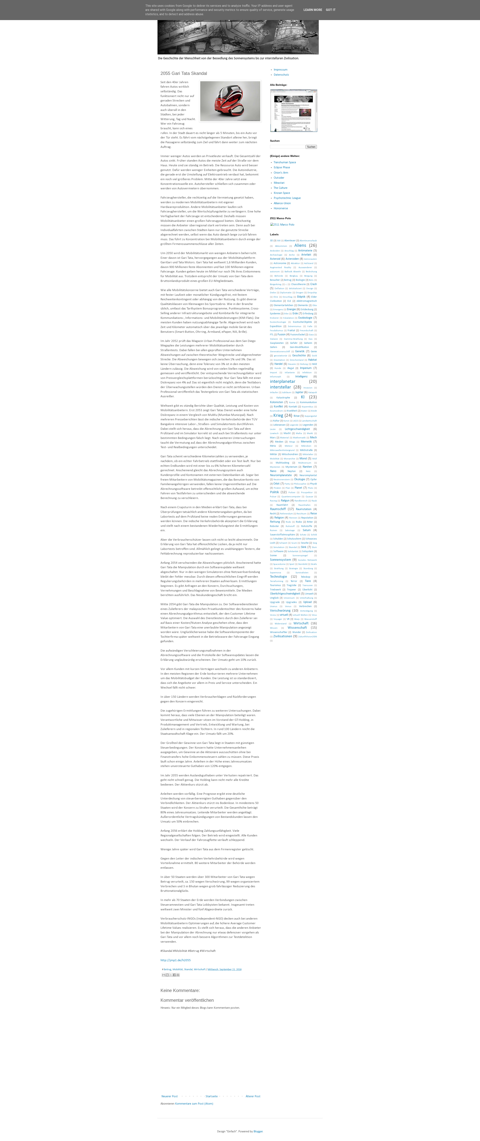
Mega (292, 442)
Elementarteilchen (283, 305)
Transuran (307, 585)
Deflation (279, 288)
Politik (274, 492)
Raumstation (303, 509)
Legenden (308, 425)
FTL (272, 334)
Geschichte (299, 355)
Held (314, 364)
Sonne (273, 555)
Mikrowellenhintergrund (282, 450)
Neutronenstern (282, 479)
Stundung (308, 568)
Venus (288, 606)
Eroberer (274, 318)
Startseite (212, 1096)
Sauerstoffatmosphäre (282, 534)
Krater (304, 411)
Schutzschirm (294, 538)
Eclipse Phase (282, 167)
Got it (331, 10)
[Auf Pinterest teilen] (178, 975)
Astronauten (310, 259)
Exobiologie (305, 317)
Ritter (310, 522)
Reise (313, 513)
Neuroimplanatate (281, 475)
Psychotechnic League (287, 198)
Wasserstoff (310, 619)
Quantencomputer (291, 496)
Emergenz (278, 309)
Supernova (275, 572)
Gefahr (294, 343)
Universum (289, 598)
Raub (314, 501)
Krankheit (292, 410)
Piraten (277, 488)
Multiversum (304, 463)
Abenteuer (290, 240)
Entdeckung (307, 309)
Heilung (304, 364)
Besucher (275, 280)
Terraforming (276, 581)
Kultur (276, 420)
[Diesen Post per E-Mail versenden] (164, 975)
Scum (294, 543)
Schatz (303, 535)
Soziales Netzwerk (307, 560)
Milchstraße (306, 450)
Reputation (307, 517)
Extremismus (294, 326)
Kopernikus (307, 407)
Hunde (277, 368)
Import (273, 372)
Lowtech (274, 433)
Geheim (308, 343)
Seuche (305, 543)
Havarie (292, 364)
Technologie (278, 577)
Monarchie (289, 459)
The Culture (280, 188)
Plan (288, 488)
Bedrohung (311, 271)
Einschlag (287, 297)
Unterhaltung (306, 598)
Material (284, 438)
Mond (303, 458)
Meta (273, 446)
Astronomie (280, 263)
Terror (294, 581)
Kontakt (293, 406)
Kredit (314, 411)
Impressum (280, 69)
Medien (279, 441)
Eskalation (288, 318)
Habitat (312, 359)
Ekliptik (301, 296)
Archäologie (276, 255)
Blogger (258, 1131)
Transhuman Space (285, 162)
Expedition (276, 326)
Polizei (292, 492)
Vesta (273, 615)
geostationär (280, 355)
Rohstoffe (306, 526)
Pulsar (273, 496)
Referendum (286, 514)
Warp (297, 619)
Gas (310, 339)
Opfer (313, 479)
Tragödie (291, 585)
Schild (314, 535)
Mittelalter (308, 454)
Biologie (300, 280)
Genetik (299, 351)
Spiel (291, 564)
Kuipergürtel (311, 416)
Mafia (299, 433)
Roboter (274, 526)
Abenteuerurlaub (308, 240)
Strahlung (279, 568)
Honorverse (281, 208)
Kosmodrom (276, 411)
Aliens (300, 245)
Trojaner (291, 589)
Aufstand (308, 263)
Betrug (167, 969)
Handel (278, 364)
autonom (275, 271)
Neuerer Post (169, 1096)
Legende (294, 425)
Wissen (274, 628)
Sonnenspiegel (300, 555)
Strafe (314, 564)
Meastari (279, 182)
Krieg (278, 415)
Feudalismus (276, 330)
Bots (311, 280)
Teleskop (305, 577)
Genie (314, 351)
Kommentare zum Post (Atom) (194, 1103)
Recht (273, 513)
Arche (292, 255)
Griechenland (297, 360)
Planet (298, 487)
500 (278, 240)
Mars (273, 437)
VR (288, 619)
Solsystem (307, 551)
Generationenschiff (280, 351)
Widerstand (280, 623)
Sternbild (302, 564)
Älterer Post (253, 1096)
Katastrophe (283, 397)
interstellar (280, 387)
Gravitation (279, 360)
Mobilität (178, 969)
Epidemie (275, 313)
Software (278, 551)
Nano (273, 471)
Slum (314, 547)
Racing (273, 501)
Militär (273, 454)
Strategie (293, 568)
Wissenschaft (297, 628)
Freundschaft (306, 330)
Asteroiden (292, 258)
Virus (314, 615)
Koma (292, 402)
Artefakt (306, 254)
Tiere (308, 581)
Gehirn (273, 347)
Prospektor (307, 492)
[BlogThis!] (167, 975)
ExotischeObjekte (302, 322)
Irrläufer (274, 392)
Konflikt (278, 406)
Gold (314, 355)
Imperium (306, 368)
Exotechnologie (278, 322)
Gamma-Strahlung (293, 339)
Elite (315, 305)
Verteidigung (306, 611)
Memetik (306, 441)
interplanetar (282, 381)
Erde (295, 313)
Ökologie (299, 479)
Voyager (278, 619)
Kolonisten (276, 402)
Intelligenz (301, 376)
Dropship (312, 292)
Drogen (299, 292)
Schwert (283, 543)
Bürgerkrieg (275, 284)
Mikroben (306, 446)
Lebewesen (279, 425)
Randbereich (301, 501)
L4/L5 (295, 421)
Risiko (299, 522)
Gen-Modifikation (299, 347)
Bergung (308, 276)
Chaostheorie (298, 284)
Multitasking (282, 462)
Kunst (286, 421)
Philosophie (300, 484)
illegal (290, 368)
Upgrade (275, 602)
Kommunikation (308, 402)
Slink (303, 547)
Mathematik (299, 438)
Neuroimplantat (308, 475)
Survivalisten (302, 572)
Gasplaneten (277, 343)
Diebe (273, 292)
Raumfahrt (282, 505)
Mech (313, 437)
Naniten (307, 466)
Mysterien (275, 467)
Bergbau (294, 276)
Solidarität (293, 551)
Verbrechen (305, 606)
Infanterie (290, 372)
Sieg (315, 543)
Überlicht (307, 589)
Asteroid (275, 258)
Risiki (288, 522)
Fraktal (291, 330)
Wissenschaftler (278, 632)
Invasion (308, 388)
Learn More (313, 10)
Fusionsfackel (297, 334)
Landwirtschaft (309, 421)
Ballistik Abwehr (293, 271)
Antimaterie (305, 250)
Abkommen (281, 246)
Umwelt (309, 593)
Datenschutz (281, 74)
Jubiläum (286, 392)
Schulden (278, 538)
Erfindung (308, 313)
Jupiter (299, 392)
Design (309, 288)
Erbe (286, 313)
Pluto (310, 488)
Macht (287, 433)
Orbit (276, 483)
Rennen (293, 518)
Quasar (309, 496)
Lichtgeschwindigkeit (297, 429)
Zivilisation (311, 632)
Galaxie (274, 339)
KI (302, 397)
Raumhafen (304, 505)
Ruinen (273, 530)
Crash (313, 284)
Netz (308, 471)
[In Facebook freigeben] (174, 975)
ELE (289, 301)
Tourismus (275, 585)
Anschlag (289, 251)
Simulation (278, 547)
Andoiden (275, 251)
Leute (273, 429)
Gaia (311, 334)
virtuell (284, 614)
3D (271, 240)
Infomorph (275, 377)
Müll (314, 459)
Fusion (282, 334)
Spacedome (279, 564)
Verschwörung (280, 611)
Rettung (275, 521)
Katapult (312, 392)
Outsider (279, 177)
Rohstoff (290, 526)
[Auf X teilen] (171, 975)
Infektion (307, 372)
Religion (279, 517)
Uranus (273, 606)
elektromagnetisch (307, 301)
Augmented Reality (280, 267)
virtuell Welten (300, 615)
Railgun (285, 500)
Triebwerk (275, 589)
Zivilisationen (282, 636)
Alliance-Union (282, 203)
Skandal (188, 969)
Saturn (307, 530)
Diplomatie (286, 292)
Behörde (278, 276)
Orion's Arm (281, 172)
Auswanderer (305, 267)
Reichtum (301, 514)
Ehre (276, 297)
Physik (313, 483)
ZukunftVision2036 (307, 636)
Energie (291, 309)
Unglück (274, 598)
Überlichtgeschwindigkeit (285, 593)
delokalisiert (295, 288)
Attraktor (295, 263)
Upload (307, 602)
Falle (310, 326)
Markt (310, 433)
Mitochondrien (290, 454)
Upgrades (291, 602)
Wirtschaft (200, 969)
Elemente (303, 305)
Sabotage (290, 530)
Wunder (296, 632)
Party (287, 484)
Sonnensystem (280, 560)
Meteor (288, 446)
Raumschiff (278, 509)
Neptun (292, 471)
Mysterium (291, 467)
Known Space (282, 193)
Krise (297, 416)
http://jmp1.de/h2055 (175, 960)
